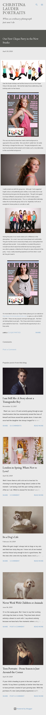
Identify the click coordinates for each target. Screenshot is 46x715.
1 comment (15, 495)
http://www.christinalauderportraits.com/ (15, 316)
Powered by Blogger (24, 709)
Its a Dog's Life (10, 537)
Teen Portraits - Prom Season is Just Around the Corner (21, 670)
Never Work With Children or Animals (23, 602)
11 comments (15, 426)
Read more (38, 426)
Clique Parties (14, 332)
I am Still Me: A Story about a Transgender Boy (18, 399)
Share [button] (38, 332)
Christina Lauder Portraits (14, 8)
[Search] (36, 4)
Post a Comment (9, 349)
